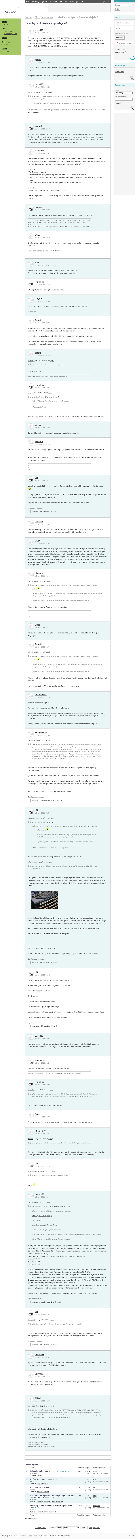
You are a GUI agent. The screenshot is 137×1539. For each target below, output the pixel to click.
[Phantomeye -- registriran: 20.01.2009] (31, 696)
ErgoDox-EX (86, 1248)
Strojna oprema (42, 1483)
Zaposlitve (6, 42)
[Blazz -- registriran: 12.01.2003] (31, 626)
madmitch (96, 1505)
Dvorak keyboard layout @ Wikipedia (41, 948)
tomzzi (95, 1471)
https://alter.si (32, 1437)
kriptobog (39, 282)
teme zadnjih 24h (10, 33)
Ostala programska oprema (53, 1502)
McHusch (33, 1500)
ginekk (38, 59)
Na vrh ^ (132, 1536)
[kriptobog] (31, 283)
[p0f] (31, 479)
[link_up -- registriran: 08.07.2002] (31, 300)
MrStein (38, 1398)
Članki (4, 37)
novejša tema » (94, 1527)
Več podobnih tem (31, 1518)
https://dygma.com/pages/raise (58, 980)
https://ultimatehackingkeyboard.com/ (41, 1001)
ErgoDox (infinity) (74, 1248)
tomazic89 (39, 1194)
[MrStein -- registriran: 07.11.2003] (31, 1399)
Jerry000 (39, 30)
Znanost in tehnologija (51, 1512)
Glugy (37, 540)
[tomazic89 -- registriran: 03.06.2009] (31, 1195)
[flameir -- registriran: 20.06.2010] (31, 1115)
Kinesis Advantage (99, 1248)
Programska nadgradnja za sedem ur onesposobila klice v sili (55, 1)
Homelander (40, 150)
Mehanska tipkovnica (39, 1471)
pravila (6, 51)
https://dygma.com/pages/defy (39, 991)
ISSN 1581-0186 (64, 1536)
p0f (36, 478)
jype (94, 1479)
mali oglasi (8, 31)
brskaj (6, 44)
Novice (4, 21)
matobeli (32, 1489)
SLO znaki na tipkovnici (40, 1487)
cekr (31, 1481)
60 (66, 1471)
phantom (39, 441)
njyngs (38, 352)
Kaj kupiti (40, 1475)
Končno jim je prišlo (38, 1479)
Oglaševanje (43, 1536)
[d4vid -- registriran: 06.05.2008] (31, 236)
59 (63, 1471)
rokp (94, 1487)
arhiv (6, 24)
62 (70, 1471)
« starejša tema (40, 1527)
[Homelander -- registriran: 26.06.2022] (31, 152)
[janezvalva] (31, 1061)
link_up (38, 298)
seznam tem (119, 71)
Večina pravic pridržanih (17, 1536)
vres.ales (39, 521)
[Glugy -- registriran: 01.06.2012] (31, 542)
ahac (94, 1495)
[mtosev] (31, 208)
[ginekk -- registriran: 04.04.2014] (31, 61)
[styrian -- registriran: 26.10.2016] (31, 426)
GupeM (38, 320)
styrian (38, 425)
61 (68, 1471)
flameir (38, 1114)
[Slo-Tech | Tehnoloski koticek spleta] (13, 10)
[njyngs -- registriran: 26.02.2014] (31, 354)
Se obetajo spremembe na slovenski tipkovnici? (51, 1505)
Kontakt (53, 1536)
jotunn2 (38, 126)
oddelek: (53, 1527)
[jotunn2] (31, 127)
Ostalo (4, 48)
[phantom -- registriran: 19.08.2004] (31, 443)
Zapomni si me (122, 33)
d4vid (37, 235)
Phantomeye (41, 694)
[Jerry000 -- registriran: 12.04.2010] (31, 31)
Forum (4, 28)
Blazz (37, 625)
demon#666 (33, 1473)
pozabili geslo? (120, 52)
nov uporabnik (120, 49)
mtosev (38, 207)
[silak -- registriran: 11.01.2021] (31, 264)
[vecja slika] (44, 900)
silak (37, 262)
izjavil (50, 92)
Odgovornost (32, 1536)
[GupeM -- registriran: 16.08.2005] (31, 321)
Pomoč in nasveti (43, 1491)
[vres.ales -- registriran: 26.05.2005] (31, 523)
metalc (32, 1510)
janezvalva (40, 1060)
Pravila (4, 1536)
